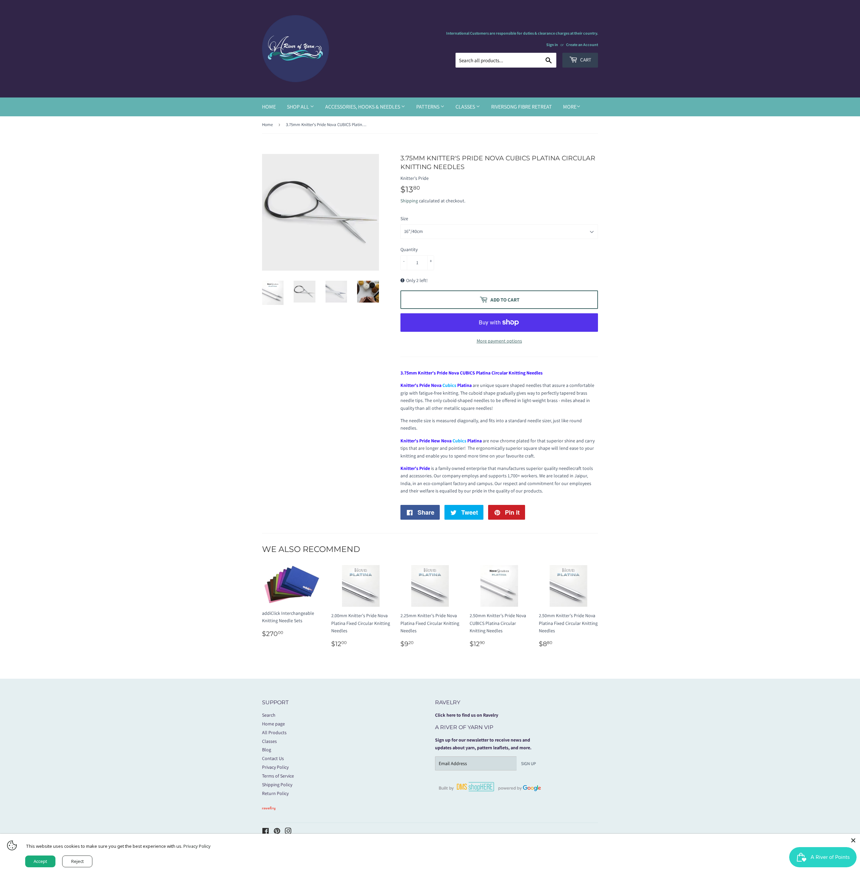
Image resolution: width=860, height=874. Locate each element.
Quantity (409, 249)
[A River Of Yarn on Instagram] (288, 832)
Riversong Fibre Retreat (521, 106)
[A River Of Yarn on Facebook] (265, 832)
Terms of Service (278, 776)
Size (404, 218)
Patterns (428, 106)
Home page (273, 724)
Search (268, 715)
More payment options (499, 341)
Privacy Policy (275, 767)
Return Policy (275, 793)
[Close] (853, 840)
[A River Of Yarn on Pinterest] (277, 832)
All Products (274, 732)
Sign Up (528, 763)
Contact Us (273, 758)
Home (269, 106)
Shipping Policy (277, 785)
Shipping (409, 201)
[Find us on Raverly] (268, 813)
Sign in (552, 44)
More (569, 106)
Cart (585, 59)
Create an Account (582, 44)
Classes (466, 106)
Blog (266, 750)
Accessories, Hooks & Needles (363, 106)
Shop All (298, 106)
